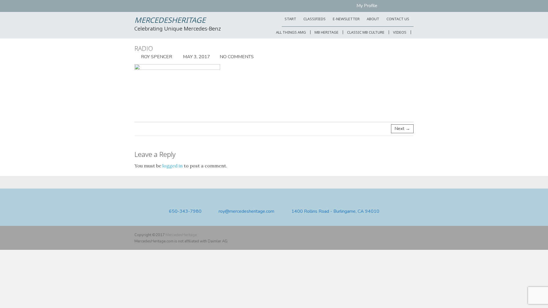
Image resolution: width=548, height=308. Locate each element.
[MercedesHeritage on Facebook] (393, 235)
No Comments (237, 57)
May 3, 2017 (196, 57)
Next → (402, 128)
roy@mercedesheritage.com (246, 211)
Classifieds (314, 19)
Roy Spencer (156, 57)
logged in (172, 166)
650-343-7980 (185, 211)
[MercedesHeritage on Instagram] (410, 235)
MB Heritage (327, 32)
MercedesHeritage (170, 21)
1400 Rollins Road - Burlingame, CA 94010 (335, 211)
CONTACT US (397, 19)
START (290, 19)
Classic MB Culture (365, 32)
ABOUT (373, 19)
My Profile (366, 6)
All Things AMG (291, 32)
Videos (399, 32)
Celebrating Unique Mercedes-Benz (177, 29)
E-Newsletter (346, 19)
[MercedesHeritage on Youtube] (401, 235)
